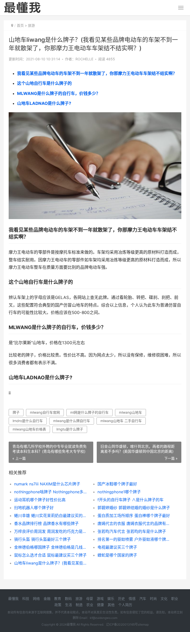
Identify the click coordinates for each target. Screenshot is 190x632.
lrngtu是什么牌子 (69, 429)
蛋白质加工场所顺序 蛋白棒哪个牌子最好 (133, 515)
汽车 (142, 598)
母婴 (89, 598)
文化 (164, 598)
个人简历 (125, 605)
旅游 (31, 25)
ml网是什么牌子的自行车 (89, 412)
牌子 (16, 412)
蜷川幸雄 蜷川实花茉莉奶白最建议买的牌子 (51, 515)
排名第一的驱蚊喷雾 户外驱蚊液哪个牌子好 (135, 539)
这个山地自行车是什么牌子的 (44, 83)
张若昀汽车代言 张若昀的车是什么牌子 (131, 531)
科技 (25, 598)
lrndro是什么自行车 (28, 421)
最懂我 (13, 598)
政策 (57, 605)
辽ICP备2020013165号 (122, 624)
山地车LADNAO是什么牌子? (44, 103)
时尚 (153, 598)
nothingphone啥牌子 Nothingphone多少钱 (51, 491)
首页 (20, 25)
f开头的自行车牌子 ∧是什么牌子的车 (130, 499)
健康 (100, 605)
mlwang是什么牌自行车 (71, 421)
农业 (89, 605)
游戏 (100, 598)
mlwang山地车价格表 (29, 429)
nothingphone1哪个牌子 (119, 491)
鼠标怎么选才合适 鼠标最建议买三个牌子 (50, 555)
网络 (36, 598)
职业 (174, 598)
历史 (121, 598)
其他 (111, 605)
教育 (57, 598)
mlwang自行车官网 (45, 412)
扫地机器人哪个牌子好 (34, 507)
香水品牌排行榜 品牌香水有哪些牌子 (46, 523)
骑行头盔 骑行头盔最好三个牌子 (42, 539)
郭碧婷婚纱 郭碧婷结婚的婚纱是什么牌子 (133, 507)
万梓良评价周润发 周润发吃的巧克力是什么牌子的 (51, 531)
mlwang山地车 (130, 412)
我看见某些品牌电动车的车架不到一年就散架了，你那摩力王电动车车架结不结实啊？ (97, 73)
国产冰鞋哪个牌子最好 (117, 483)
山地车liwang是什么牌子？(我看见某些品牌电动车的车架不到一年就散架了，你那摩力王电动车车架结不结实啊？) (51, 563)
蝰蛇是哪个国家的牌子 (117, 555)
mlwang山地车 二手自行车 (121, 421)
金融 (47, 598)
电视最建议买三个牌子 (117, 547)
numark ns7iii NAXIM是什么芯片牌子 (47, 483)
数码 (68, 598)
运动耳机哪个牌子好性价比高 (40, 499)
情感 (132, 598)
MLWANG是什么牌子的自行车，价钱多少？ (58, 93)
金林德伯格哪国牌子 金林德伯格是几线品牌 (51, 547)
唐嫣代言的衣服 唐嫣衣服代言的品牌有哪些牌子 (135, 523)
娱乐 (110, 598)
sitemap (143, 624)
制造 (79, 605)
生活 (68, 605)
